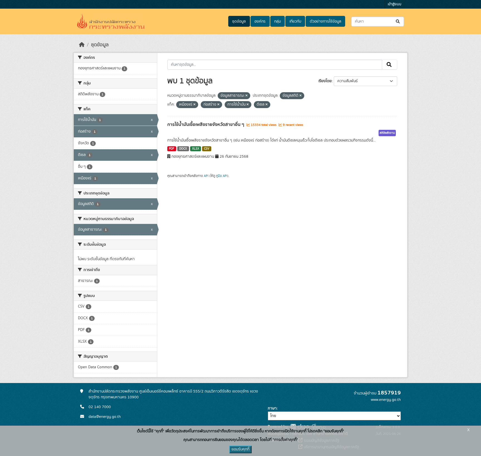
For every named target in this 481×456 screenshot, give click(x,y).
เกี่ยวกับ (295, 21)
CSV (206, 149)
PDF (171, 149)
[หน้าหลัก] (82, 44)
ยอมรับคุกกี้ (240, 449)
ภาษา (272, 408)
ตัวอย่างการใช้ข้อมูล (325, 21)
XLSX (195, 149)
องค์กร (260, 21)
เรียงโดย (325, 81)
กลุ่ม (277, 21)
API (206, 175)
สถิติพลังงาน (387, 133)
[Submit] (398, 21)
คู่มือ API (221, 175)
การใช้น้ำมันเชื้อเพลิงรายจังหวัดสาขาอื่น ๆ (206, 124)
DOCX (183, 149)
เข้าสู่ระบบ (394, 4)
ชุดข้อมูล (239, 21)
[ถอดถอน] (246, 96)
